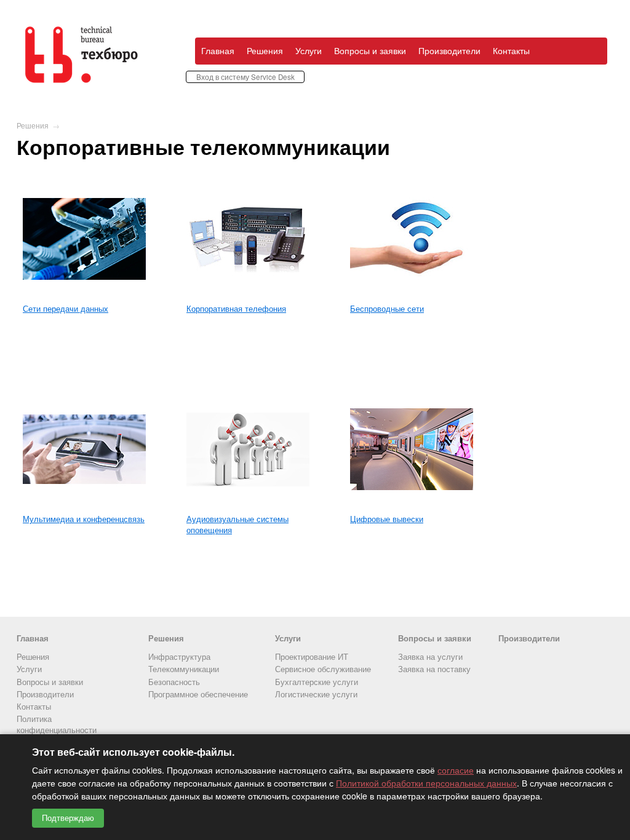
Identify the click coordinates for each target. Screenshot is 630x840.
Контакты (511, 50)
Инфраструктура (179, 656)
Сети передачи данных (65, 308)
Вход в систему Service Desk (245, 77)
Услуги (308, 50)
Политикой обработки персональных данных (426, 783)
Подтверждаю (68, 818)
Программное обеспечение (198, 694)
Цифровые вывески (386, 519)
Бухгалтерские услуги (316, 681)
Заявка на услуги (430, 656)
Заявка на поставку (434, 669)
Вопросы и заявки (370, 50)
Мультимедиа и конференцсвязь (84, 519)
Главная (217, 50)
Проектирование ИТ (311, 656)
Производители (449, 50)
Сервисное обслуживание (323, 669)
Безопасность (174, 681)
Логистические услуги (316, 694)
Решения (265, 50)
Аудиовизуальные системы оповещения (237, 524)
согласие (455, 770)
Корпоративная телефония (236, 308)
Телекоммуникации (183, 669)
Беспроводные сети (387, 308)
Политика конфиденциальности (57, 724)
